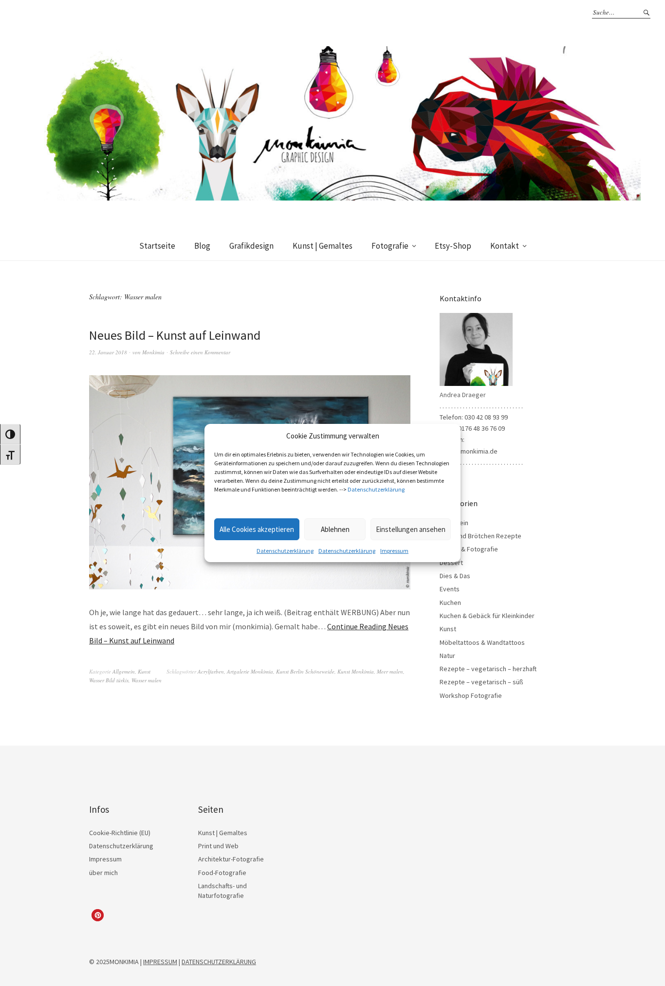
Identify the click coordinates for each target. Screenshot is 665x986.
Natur (447, 655)
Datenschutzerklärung (376, 489)
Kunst (144, 671)
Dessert (451, 562)
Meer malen (390, 671)
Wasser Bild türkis (109, 680)
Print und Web (218, 845)
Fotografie (389, 245)
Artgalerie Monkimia (250, 671)
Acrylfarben (211, 671)
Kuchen (450, 602)
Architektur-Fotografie (231, 859)
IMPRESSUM (160, 961)
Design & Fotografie (469, 549)
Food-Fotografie (222, 872)
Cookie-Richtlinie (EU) (119, 832)
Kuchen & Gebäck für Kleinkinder (487, 615)
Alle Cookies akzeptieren (257, 529)
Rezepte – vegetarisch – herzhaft (488, 668)
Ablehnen (335, 529)
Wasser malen (146, 680)
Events (450, 588)
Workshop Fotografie (471, 695)
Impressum (394, 550)
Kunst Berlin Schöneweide (305, 671)
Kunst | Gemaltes (322, 245)
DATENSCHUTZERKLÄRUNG (219, 961)
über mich (103, 872)
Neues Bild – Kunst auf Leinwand (174, 335)
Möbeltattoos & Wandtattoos (482, 642)
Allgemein (123, 671)
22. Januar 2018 (108, 352)
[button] (98, 915)
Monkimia (153, 352)
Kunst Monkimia (355, 671)
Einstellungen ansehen (410, 529)
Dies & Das (455, 575)
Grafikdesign (251, 245)
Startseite (157, 245)
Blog (202, 245)
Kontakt (504, 245)
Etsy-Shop (453, 245)
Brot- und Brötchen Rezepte (480, 535)
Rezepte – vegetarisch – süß (481, 681)
